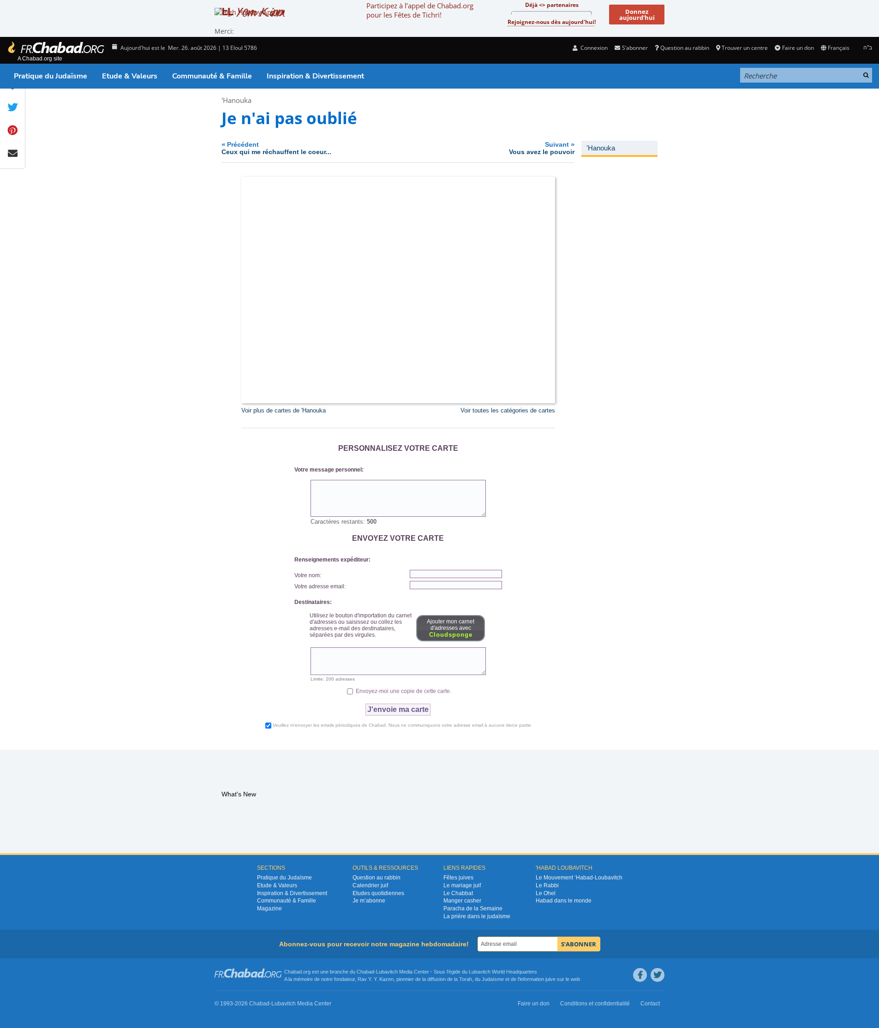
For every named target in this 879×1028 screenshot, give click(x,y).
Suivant (541, 147)
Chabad (365, 971)
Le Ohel (546, 893)
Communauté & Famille (212, 76)
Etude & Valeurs (129, 76)
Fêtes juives (458, 877)
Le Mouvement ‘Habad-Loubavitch (579, 877)
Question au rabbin (684, 48)
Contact (650, 1003)
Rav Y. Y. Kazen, (376, 979)
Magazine (269, 908)
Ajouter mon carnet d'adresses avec (450, 628)
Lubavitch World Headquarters (503, 971)
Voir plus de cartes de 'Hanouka (283, 410)
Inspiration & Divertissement (315, 76)
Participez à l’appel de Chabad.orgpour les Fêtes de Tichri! (419, 10)
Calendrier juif (370, 885)
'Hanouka (236, 100)
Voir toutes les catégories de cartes (507, 410)
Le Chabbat (458, 893)
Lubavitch (387, 971)
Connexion (593, 48)
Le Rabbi (547, 885)
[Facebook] (640, 975)
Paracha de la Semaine (472, 908)
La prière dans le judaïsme (476, 916)
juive (550, 979)
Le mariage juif (462, 885)
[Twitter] (657, 975)
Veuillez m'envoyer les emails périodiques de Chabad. (402, 725)
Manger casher (462, 900)
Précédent (276, 147)
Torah (465, 979)
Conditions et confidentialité (595, 1003)
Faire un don (797, 48)
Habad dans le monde (564, 900)
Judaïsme (493, 979)
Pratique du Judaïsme (50, 76)
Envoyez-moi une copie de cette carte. (402, 691)
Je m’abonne (369, 900)
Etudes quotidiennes (378, 893)
